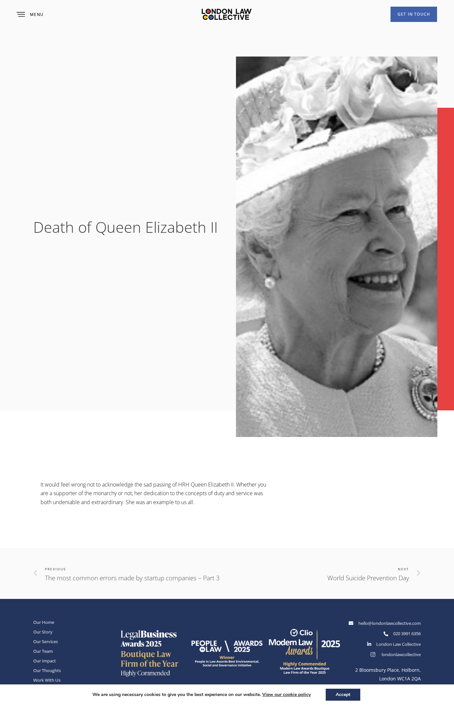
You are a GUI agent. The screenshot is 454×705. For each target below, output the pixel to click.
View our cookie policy (286, 694)
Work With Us (46, 680)
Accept (343, 694)
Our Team (43, 651)
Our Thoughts (47, 670)
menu (37, 14)
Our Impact (44, 661)
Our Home (43, 622)
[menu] (21, 14)
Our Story (43, 632)
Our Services (45, 641)
